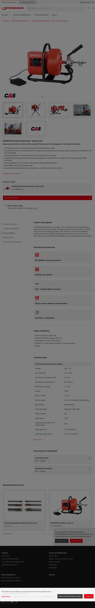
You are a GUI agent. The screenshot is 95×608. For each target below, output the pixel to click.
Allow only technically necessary (70, 596)
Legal (32, 596)
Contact (37, 596)
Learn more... (6, 596)
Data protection (24, 596)
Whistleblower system (48, 596)
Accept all (88, 596)
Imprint (15, 596)
